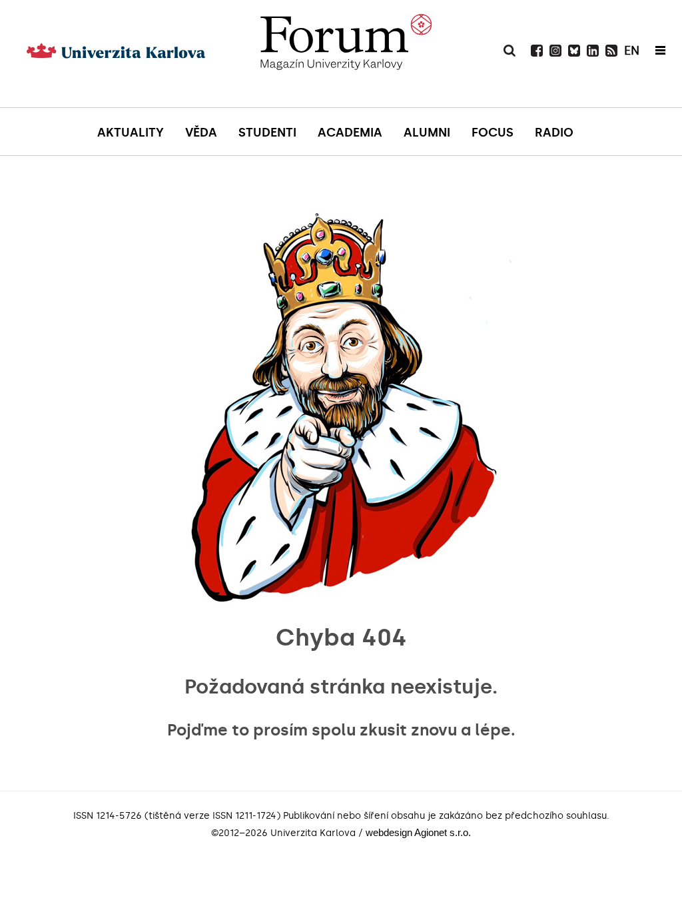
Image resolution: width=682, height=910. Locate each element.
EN (631, 50)
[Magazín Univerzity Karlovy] (345, 70)
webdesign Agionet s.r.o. (418, 832)
